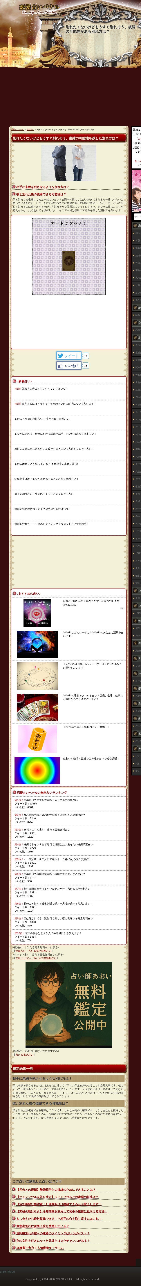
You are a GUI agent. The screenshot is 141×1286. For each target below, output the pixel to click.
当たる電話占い (24, 1054)
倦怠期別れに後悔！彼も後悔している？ (42, 1226)
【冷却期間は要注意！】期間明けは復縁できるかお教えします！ (59, 1204)
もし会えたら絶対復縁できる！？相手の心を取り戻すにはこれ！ (59, 1218)
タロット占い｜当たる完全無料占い (36, 957)
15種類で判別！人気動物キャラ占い (40, 1247)
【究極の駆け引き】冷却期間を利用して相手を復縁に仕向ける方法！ (61, 1211)
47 (85, 355)
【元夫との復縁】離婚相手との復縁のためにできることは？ (56, 1189)
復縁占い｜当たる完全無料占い (33, 950)
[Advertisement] (69, 320)
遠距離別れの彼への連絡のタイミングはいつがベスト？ (53, 1233)
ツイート (71, 356)
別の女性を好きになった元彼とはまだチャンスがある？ (53, 1240)
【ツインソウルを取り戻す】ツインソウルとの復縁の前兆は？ (57, 1196)
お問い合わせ (7, 1271)
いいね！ (72, 366)
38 (85, 365)
